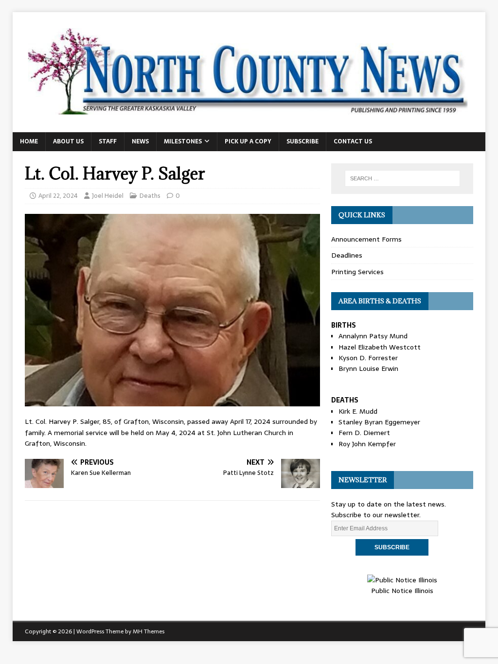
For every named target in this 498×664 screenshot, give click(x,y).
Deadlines (346, 255)
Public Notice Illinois (402, 590)
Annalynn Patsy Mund (373, 336)
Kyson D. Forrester (368, 357)
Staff (108, 141)
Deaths (150, 196)
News (140, 141)
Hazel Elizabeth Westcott (379, 347)
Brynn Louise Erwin (368, 368)
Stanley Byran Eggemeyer (379, 422)
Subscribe (302, 141)
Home (29, 141)
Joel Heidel (108, 196)
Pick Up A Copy (248, 141)
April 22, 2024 (58, 196)
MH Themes (148, 631)
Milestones (183, 141)
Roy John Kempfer (367, 443)
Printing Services (357, 271)
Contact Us (353, 141)
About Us (68, 141)
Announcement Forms (366, 239)
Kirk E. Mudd (357, 411)
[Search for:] (402, 178)
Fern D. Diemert (364, 432)
